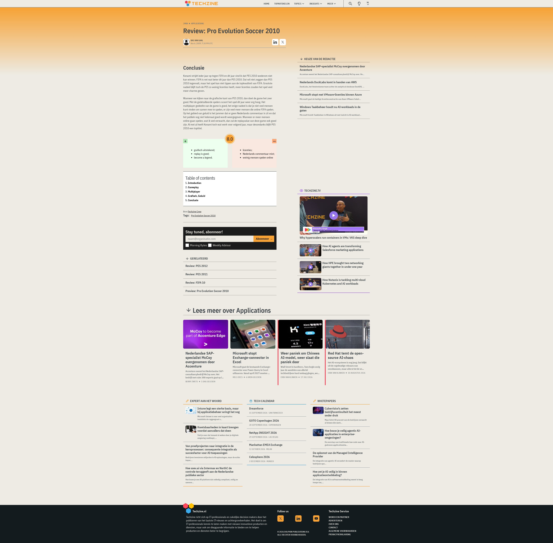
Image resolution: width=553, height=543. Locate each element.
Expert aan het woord (206, 401)
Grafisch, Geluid (196, 196)
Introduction (194, 183)
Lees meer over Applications (232, 310)
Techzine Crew (194, 211)
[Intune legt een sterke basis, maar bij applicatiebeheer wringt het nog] (190, 414)
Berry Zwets (191, 381)
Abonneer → (264, 238)
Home (267, 3)
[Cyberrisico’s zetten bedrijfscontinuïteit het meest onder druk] (318, 415)
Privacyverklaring (340, 534)
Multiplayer (194, 191)
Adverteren (335, 520)
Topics (297, 3)
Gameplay (193, 187)
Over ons (334, 524)
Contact (333, 527)
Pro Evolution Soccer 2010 (203, 215)
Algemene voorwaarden (342, 530)
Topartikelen (281, 3)
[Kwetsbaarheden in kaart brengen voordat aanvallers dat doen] (190, 432)
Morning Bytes (198, 245)
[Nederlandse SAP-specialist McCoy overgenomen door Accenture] (205, 334)
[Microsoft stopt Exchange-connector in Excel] (252, 334)
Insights (314, 3)
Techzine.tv (312, 190)
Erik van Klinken (289, 377)
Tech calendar (264, 401)
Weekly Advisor (222, 245)
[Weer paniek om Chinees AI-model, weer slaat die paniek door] (300, 334)
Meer (330, 3)
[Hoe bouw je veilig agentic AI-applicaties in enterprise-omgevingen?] (318, 437)
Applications (197, 23)
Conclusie (193, 200)
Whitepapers (326, 401)
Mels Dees (238, 377)
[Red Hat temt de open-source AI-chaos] (348, 334)
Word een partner (339, 517)
